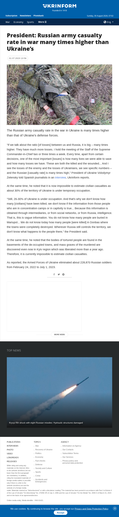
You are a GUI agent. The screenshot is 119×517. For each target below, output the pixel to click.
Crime (37, 476)
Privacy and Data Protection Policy (91, 509)
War (8, 22)
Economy (18, 22)
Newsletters (25, 15)
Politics (38, 453)
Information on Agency (71, 446)
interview (60, 177)
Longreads (13, 457)
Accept (60, 512)
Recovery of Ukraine (44, 450)
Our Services (67, 457)
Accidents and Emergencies (41, 480)
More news (59, 334)
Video (10, 454)
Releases (12, 461)
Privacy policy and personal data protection (72, 462)
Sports (30, 22)
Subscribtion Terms (70, 453)
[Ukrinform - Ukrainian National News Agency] (59, 5)
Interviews (12, 446)
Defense (38, 464)
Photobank (38, 15)
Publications (13, 442)
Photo (10, 450)
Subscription (11, 15)
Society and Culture (43, 468)
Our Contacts (67, 450)
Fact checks (40, 461)
